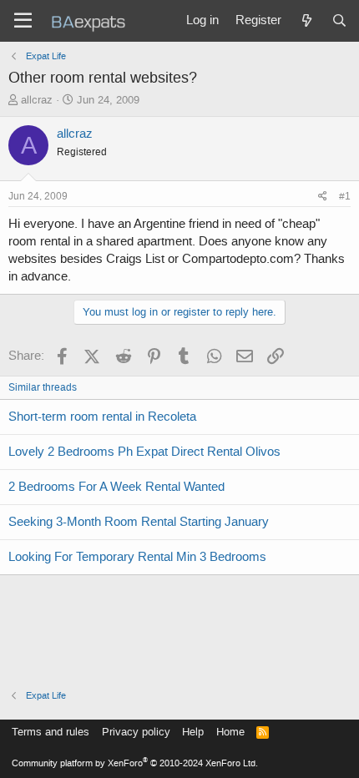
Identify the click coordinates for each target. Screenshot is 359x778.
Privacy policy (136, 732)
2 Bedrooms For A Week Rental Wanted (116, 486)
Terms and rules (50, 732)
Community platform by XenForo (135, 763)
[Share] (322, 196)
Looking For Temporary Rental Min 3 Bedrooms (137, 556)
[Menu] (23, 21)
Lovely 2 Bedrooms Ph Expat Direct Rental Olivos (144, 451)
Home (230, 732)
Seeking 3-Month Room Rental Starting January (138, 521)
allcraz (37, 100)
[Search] (339, 21)
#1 (345, 196)
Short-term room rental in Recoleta (102, 416)
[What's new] (306, 21)
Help (193, 732)
